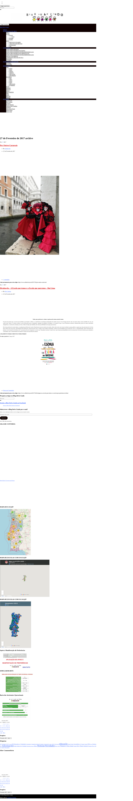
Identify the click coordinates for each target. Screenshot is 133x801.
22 (3, 729)
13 (0, 727)
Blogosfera (16, 744)
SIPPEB (8, 97)
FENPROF (9, 77)
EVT (80, 744)
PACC (78, 746)
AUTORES (6, 99)
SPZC (10, 70)
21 (2, 729)
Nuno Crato (57, 746)
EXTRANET (12, 45)
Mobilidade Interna (30, 746)
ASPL (7, 95)
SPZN (10, 68)
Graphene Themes (11, 797)
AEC (1, 744)
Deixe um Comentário (8, 390)
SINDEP (8, 88)
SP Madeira (12, 85)
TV (0, 747)
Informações (8, 745)
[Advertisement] (46, 124)
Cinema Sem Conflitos (11, 106)
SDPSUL (11, 73)
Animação (4, 744)
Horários (94, 744)
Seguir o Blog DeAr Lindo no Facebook (13, 403)
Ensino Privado (70, 744)
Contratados (28, 744)
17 (6, 727)
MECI (7, 32)
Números (63, 746)
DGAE (11, 35)
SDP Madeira (12, 75)
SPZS (10, 82)
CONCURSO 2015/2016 (12, 49)
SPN (10, 78)
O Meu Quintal (69, 746)
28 (2, 731)
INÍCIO (5, 30)
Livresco (8, 103)
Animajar (8, 107)
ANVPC (7, 744)
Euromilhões (76, 744)
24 (6, 729)
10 (6, 725)
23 (4, 729)
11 (7, 725)
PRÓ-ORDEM (10, 92)
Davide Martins (10, 104)
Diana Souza (9, 110)
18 (7, 727)
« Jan (1, 732)
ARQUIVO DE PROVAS (15, 43)
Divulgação (57, 744)
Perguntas (90, 746)
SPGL (10, 81)
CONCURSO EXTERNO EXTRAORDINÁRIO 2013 (20, 52)
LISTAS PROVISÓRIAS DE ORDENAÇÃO (17, 53)
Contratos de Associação (44, 744)
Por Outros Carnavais (8, 145)
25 (7, 729)
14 (2, 727)
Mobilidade (24, 746)
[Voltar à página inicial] (92, 23)
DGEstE (11, 38)
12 (9, 725)
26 (9, 729)
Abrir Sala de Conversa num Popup (7, 480)
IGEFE (11, 39)
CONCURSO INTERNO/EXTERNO (15, 50)
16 (4, 727)
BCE (13, 744)
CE (19, 744)
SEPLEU (8, 89)
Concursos (23, 744)
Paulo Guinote (84, 746)
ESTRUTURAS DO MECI (10, 31)
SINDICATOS (6, 66)
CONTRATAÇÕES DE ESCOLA (14, 57)
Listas (15, 746)
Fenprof (86, 744)
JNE (10, 46)
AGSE (7, 34)
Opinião (75, 746)
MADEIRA (9, 59)
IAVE (7, 41)
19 (9, 727)
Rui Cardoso (9, 102)
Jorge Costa (9, 111)
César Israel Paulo (10, 109)
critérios (50, 744)
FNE (7, 67)
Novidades (50, 745)
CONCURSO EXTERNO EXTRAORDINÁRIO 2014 (20, 54)
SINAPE (8, 96)
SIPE (7, 93)
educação (63, 744)
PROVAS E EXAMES (15, 42)
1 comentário (6, 279)
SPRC (10, 79)
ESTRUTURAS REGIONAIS (10, 61)
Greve (91, 744)
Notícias (41, 745)
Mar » (4, 732)
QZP (95, 746)
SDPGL (11, 71)
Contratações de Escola (35, 744)
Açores (10, 744)
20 (0, 729)
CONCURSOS (7, 48)
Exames (82, 744)
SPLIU (8, 91)
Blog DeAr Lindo (4, 27)
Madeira (18, 746)
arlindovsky (8, 148)
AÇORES (8, 60)
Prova (93, 746)
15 (3, 727)
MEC (21, 746)
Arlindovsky (9, 100)
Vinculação (7, 747)
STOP (7, 86)
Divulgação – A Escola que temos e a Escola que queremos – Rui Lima (27, 288)
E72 (13, 36)
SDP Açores (12, 74)
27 (0, 731)
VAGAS (3, 747)
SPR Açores (12, 84)
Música (35, 746)
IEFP (1, 746)
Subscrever (4, 417)
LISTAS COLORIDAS (12, 56)
